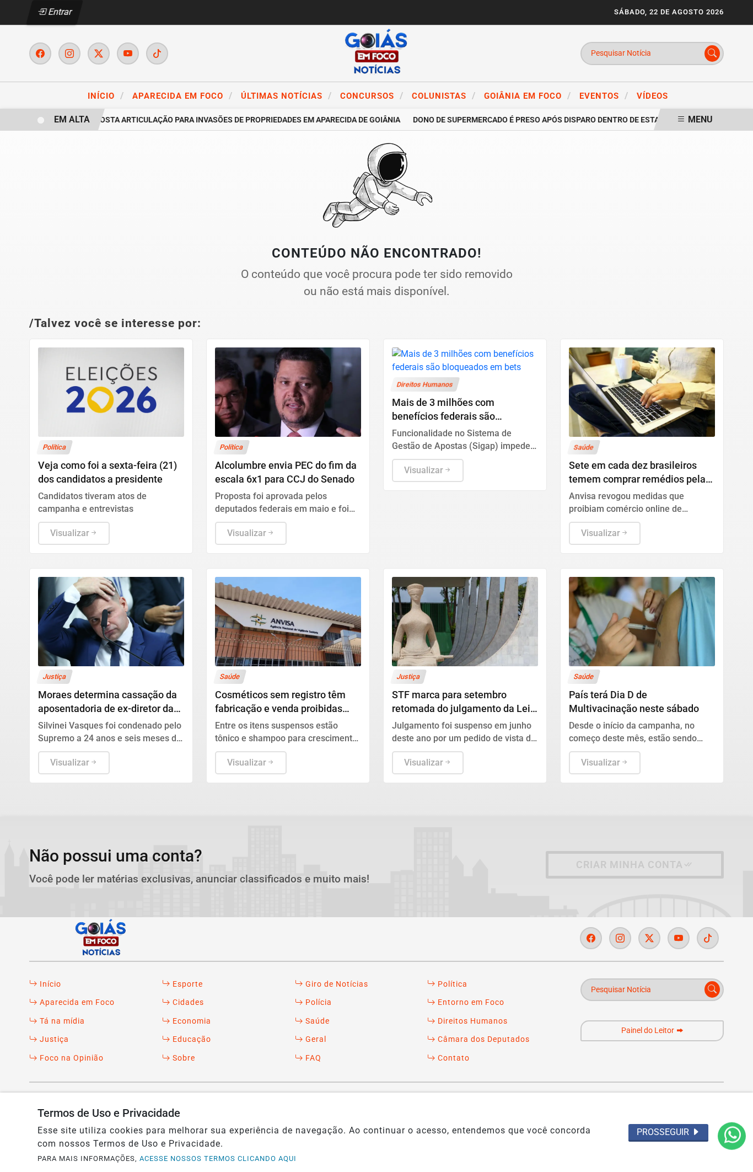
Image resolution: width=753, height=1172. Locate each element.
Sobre (182, 1058)
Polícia (317, 1002)
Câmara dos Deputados (482, 1039)
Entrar (59, 12)
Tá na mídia (61, 1021)
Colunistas (444, 95)
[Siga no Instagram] (69, 53)
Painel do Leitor (648, 1030)
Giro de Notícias (335, 984)
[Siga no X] (99, 53)
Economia (190, 1021)
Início (106, 95)
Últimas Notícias (286, 95)
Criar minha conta (629, 864)
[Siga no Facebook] (40, 53)
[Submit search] (712, 53)
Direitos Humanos (471, 1021)
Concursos (372, 95)
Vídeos (652, 96)
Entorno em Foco (469, 1002)
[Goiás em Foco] (376, 52)
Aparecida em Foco (182, 95)
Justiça (53, 1039)
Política (451, 984)
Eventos (603, 95)
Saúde (316, 1021)
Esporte (186, 984)
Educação (190, 1039)
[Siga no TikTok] (157, 53)
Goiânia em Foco (527, 95)
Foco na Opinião (70, 1058)
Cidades (187, 1002)
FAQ (312, 1058)
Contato (452, 1058)
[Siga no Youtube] (128, 53)
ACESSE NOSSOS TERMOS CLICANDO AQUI (218, 1158)
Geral (314, 1039)
